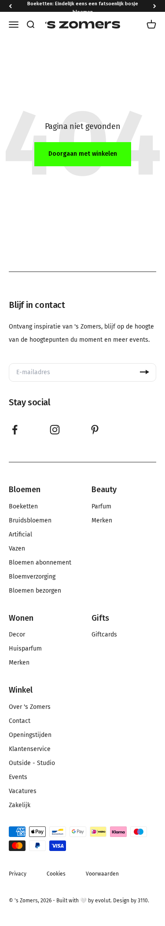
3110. (143, 900)
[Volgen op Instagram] (55, 430)
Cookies (56, 874)
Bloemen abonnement (40, 562)
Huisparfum (25, 648)
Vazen (17, 548)
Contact (19, 721)
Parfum (101, 506)
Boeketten (23, 506)
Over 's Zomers (30, 707)
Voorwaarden (102, 874)
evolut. (103, 900)
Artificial (20, 534)
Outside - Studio (32, 763)
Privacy (17, 874)
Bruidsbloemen (30, 520)
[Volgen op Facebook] (15, 430)
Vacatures (23, 791)
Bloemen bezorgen (35, 590)
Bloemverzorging (32, 576)
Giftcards (104, 634)
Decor (17, 634)
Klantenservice (30, 749)
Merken (102, 520)
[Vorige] (10, 6)
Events (18, 777)
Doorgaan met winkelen (82, 153)
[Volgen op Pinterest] (95, 430)
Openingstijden (30, 735)
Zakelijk (19, 805)
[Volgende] (154, 6)
